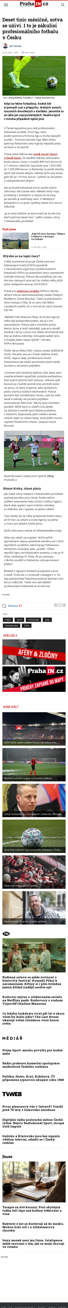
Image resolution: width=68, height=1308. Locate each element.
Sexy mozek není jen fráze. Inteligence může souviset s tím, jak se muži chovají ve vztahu (33, 1243)
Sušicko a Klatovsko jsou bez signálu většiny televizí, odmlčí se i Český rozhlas (31, 1139)
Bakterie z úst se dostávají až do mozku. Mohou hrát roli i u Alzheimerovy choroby (33, 1227)
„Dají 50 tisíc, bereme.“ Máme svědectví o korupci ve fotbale (48, 236)
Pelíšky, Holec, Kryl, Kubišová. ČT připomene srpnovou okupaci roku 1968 (33, 1078)
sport (19, 619)
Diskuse (15, 606)
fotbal (8, 619)
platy (47, 619)
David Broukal (11, 625)
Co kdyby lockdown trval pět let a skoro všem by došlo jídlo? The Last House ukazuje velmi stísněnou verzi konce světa (33, 1018)
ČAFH (26, 625)
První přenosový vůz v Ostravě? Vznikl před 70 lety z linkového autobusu (32, 1108)
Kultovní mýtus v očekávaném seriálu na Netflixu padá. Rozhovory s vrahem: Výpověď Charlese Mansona (32, 1000)
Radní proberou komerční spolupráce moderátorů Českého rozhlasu (31, 1064)
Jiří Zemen (15, 46)
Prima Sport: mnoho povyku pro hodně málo (32, 1051)
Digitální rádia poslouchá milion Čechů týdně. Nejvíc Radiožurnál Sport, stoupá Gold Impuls (33, 1123)
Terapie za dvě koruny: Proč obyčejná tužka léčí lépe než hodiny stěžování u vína (32, 1210)
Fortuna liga (33, 619)
